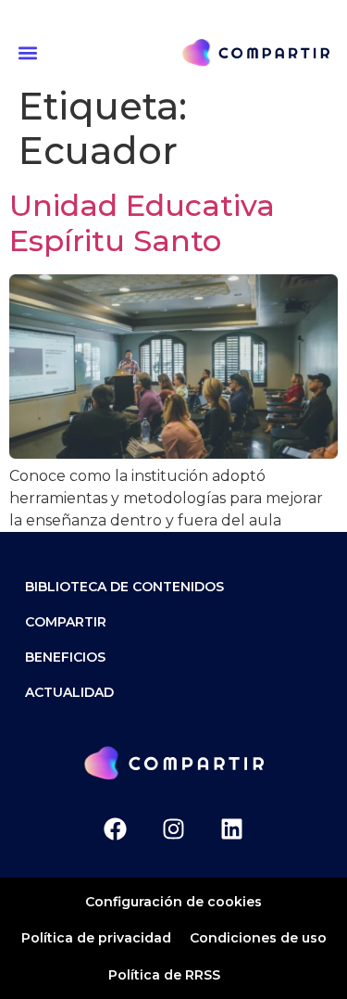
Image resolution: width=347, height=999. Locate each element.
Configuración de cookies (173, 901)
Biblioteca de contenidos (124, 586)
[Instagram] (173, 829)
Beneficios (65, 657)
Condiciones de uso (258, 937)
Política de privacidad (96, 937)
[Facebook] (115, 829)
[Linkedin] (231, 829)
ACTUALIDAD (69, 692)
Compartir (65, 621)
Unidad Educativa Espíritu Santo (142, 223)
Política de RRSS (164, 975)
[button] (30, 52)
